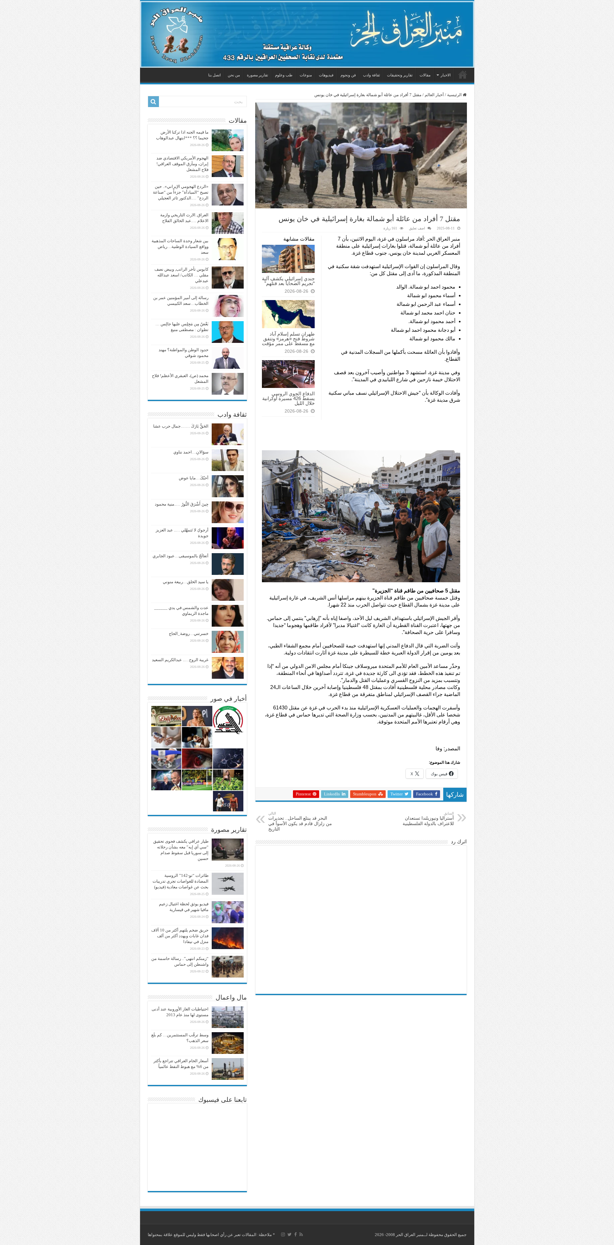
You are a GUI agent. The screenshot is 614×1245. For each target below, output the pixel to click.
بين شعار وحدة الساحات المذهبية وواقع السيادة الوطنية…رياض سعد (180, 246)
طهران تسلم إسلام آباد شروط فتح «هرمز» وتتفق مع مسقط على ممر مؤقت (288, 338)
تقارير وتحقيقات (400, 75)
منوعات (306, 75)
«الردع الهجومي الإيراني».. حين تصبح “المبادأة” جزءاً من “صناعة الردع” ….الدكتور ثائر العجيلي (181, 192)
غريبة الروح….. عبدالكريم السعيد (180, 659)
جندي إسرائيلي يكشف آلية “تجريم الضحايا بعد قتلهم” (288, 281)
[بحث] (153, 101)
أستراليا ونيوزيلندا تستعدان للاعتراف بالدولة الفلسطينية (428, 818)
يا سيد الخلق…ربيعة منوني (186, 581)
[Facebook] (295, 1234)
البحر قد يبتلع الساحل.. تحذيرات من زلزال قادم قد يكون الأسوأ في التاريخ (300, 821)
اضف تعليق (417, 228)
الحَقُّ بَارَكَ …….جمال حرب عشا (181, 426)
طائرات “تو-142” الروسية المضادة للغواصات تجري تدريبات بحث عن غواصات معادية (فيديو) (181, 881)
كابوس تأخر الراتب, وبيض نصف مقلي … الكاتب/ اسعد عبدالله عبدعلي (181, 275)
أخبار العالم (434, 94)
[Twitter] (289, 1234)
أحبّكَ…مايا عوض (194, 478)
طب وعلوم (284, 75)
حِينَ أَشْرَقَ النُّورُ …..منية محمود (182, 504)
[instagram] (283, 1234)
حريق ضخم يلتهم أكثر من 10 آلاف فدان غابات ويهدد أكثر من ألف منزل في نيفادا (180, 936)
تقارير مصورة (257, 75)
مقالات (425, 75)
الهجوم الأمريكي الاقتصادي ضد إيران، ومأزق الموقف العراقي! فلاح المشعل (182, 164)
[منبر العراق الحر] (307, 34)
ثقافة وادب (371, 75)
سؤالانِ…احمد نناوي (191, 452)
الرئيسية (462, 74)
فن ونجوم (348, 75)
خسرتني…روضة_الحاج (189, 633)
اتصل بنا (214, 75)
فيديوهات (326, 75)
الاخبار (446, 75)
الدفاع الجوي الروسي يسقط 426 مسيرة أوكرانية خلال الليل (288, 398)
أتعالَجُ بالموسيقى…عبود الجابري (181, 555)
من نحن (234, 75)
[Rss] (301, 1234)
